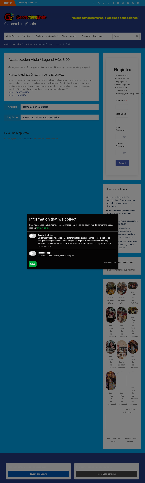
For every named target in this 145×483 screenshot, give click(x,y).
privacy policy (43, 228)
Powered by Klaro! (110, 263)
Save (32, 264)
